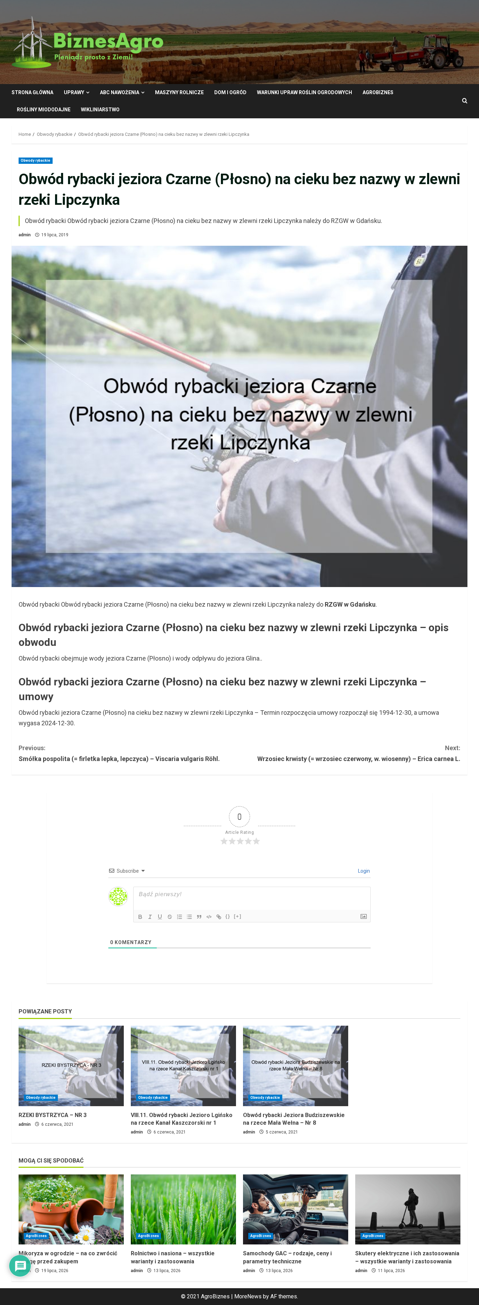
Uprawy (74, 92)
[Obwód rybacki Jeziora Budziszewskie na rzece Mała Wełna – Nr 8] (295, 1066)
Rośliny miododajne (43, 109)
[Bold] (140, 917)
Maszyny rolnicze (179, 92)
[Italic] (150, 917)
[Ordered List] (179, 917)
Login (363, 871)
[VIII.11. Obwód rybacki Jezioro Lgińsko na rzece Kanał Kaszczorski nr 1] (183, 1066)
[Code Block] (209, 917)
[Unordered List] (189, 917)
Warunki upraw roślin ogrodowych (304, 92)
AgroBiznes (378, 92)
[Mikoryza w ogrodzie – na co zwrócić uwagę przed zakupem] (71, 1209)
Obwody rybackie (35, 160)
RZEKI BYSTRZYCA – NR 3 (53, 1115)
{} (227, 916)
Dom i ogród (230, 92)
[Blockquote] (199, 917)
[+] (238, 916)
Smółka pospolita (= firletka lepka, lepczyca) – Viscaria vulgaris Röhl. (119, 753)
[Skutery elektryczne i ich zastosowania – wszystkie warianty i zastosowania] (407, 1209)
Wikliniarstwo (100, 109)
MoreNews (248, 1296)
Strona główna (32, 92)
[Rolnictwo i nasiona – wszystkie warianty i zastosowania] (183, 1209)
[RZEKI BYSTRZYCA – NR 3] (71, 1066)
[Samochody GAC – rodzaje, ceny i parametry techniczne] (295, 1209)
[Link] (219, 917)
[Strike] (170, 917)
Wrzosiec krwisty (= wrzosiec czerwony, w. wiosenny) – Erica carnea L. (358, 753)
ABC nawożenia (119, 92)
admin (25, 234)
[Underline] (160, 917)
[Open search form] (464, 101)
